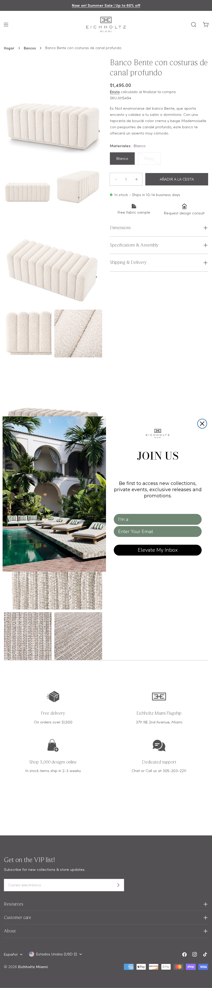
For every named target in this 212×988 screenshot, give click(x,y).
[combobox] (156, 519)
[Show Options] (196, 519)
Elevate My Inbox (158, 550)
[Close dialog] (202, 423)
